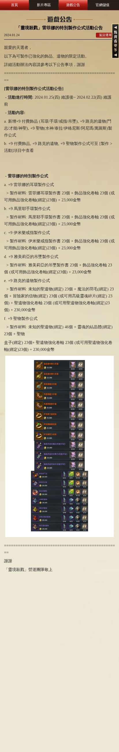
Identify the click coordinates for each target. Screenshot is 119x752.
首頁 (14, 5)
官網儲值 (102, 5)
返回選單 (105, 35)
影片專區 (44, 5)
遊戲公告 (73, 5)
